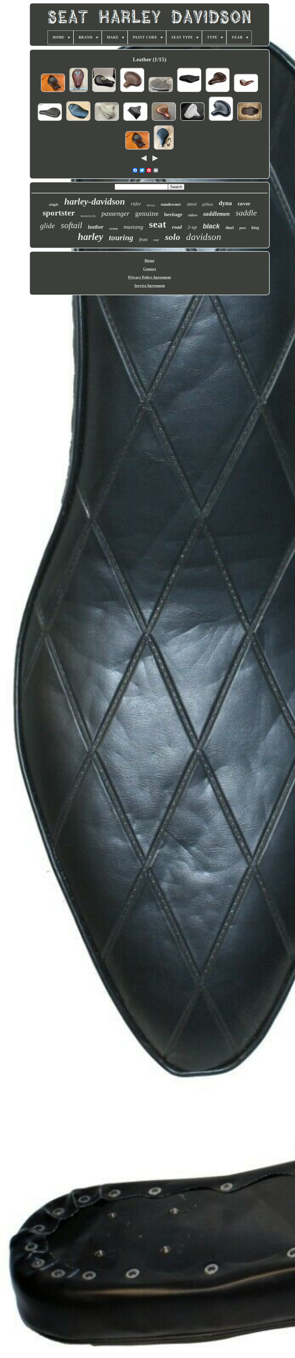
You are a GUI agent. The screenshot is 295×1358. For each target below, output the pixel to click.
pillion (207, 204)
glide (47, 226)
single (53, 204)
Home (149, 260)
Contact (149, 269)
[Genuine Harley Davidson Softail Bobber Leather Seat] (161, 92)
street (191, 204)
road (177, 227)
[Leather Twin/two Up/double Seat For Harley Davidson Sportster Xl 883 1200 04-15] (189, 92)
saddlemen (216, 213)
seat (157, 224)
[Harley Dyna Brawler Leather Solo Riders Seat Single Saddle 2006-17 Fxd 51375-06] (78, 121)
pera (242, 228)
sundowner (171, 204)
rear (156, 240)
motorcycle (88, 216)
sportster (59, 212)
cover (244, 204)
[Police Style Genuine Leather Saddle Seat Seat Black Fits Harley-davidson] (221, 121)
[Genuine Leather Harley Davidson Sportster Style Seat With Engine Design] (164, 121)
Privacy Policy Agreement (149, 277)
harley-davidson (94, 201)
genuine (146, 213)
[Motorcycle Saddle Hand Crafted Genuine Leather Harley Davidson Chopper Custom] (79, 92)
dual (230, 227)
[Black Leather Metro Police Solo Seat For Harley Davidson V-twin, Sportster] (135, 121)
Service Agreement (149, 285)
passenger (115, 213)
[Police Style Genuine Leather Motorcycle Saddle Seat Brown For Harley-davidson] (132, 92)
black (211, 226)
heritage (173, 214)
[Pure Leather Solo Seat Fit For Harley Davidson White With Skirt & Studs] (192, 121)
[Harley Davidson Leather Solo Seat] (163, 150)
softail (71, 225)
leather (95, 227)
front (143, 239)
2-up (192, 227)
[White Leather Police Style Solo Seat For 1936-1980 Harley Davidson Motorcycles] (107, 121)
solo (172, 237)
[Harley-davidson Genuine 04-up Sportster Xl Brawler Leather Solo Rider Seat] (53, 92)
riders (192, 215)
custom (113, 228)
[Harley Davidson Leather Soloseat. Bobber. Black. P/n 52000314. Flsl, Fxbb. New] (104, 92)
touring (121, 237)
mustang (133, 227)
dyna (225, 203)
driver (151, 205)
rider (136, 204)
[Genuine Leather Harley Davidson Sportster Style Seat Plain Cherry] (217, 92)
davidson (203, 237)
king (255, 228)
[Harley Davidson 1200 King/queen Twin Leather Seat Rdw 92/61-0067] (249, 121)
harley (90, 236)
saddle (246, 212)
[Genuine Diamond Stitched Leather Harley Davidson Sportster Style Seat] (50, 121)
